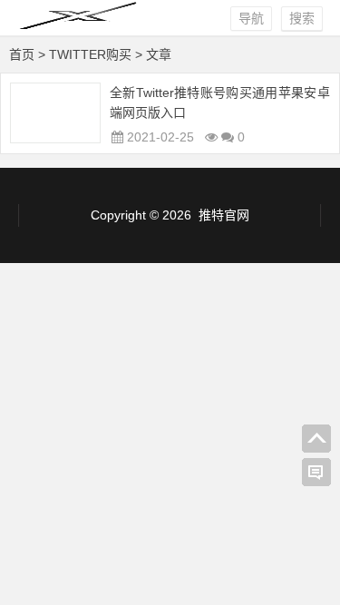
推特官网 (224, 215)
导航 (251, 18)
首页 (21, 54)
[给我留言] (316, 472)
